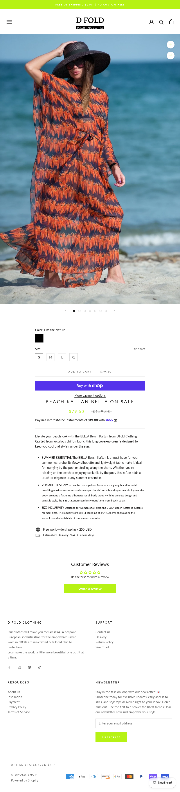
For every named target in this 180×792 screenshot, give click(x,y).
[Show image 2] (79, 311)
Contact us (102, 632)
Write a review (90, 589)
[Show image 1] (74, 311)
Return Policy (104, 642)
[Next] (114, 311)
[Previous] (65, 311)
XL (73, 357)
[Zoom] (171, 44)
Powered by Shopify (24, 780)
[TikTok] (39, 666)
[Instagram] (19, 666)
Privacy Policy (17, 707)
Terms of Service (19, 712)
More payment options (90, 395)
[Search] (161, 22)
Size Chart (102, 647)
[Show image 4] (90, 311)
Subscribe (111, 737)
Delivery (100, 637)
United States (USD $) (31, 764)
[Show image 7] (106, 311)
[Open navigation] (9, 22)
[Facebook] (9, 666)
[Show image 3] (85, 311)
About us (14, 692)
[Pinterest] (29, 666)
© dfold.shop (24, 774)
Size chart (138, 349)
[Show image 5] (95, 311)
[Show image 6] (100, 311)
